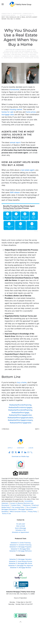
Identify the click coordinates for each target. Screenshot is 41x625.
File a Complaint (31, 507)
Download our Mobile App (20, 456)
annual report (15, 142)
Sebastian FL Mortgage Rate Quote (20, 563)
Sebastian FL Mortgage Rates (26, 57)
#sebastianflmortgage (20, 412)
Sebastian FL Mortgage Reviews (20, 567)
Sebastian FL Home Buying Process (20, 561)
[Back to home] (20, 4)
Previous (6, 429)
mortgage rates (8, 114)
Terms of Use (6, 513)
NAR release (15, 192)
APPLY (10, 448)
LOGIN (30, 448)
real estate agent (27, 170)
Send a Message (20, 528)
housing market (16, 109)
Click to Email (20, 526)
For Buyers (16, 54)
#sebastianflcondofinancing (20, 405)
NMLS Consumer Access (18, 511)
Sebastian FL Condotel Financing (20, 545)
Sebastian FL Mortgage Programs (20, 547)
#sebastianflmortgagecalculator (20, 417)
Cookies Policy (16, 505)
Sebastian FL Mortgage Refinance (20, 551)
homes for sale (7, 112)
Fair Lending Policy (18, 507)
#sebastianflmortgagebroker (20, 415)
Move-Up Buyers (29, 54)
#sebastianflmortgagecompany (20, 420)
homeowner (14, 89)
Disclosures (27, 505)
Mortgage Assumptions (9, 509)
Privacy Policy (32, 511)
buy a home (21, 382)
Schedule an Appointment (20, 532)
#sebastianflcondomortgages (20, 407)
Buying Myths (17, 53)
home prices (31, 112)
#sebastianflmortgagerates (20, 423)
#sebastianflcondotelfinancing (20, 410)
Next (36, 429)
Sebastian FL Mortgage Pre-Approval (20, 565)
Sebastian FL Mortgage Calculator (20, 559)
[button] (3, 4)
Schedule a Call (21, 530)
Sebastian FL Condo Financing (16, 56)
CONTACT (20, 448)
